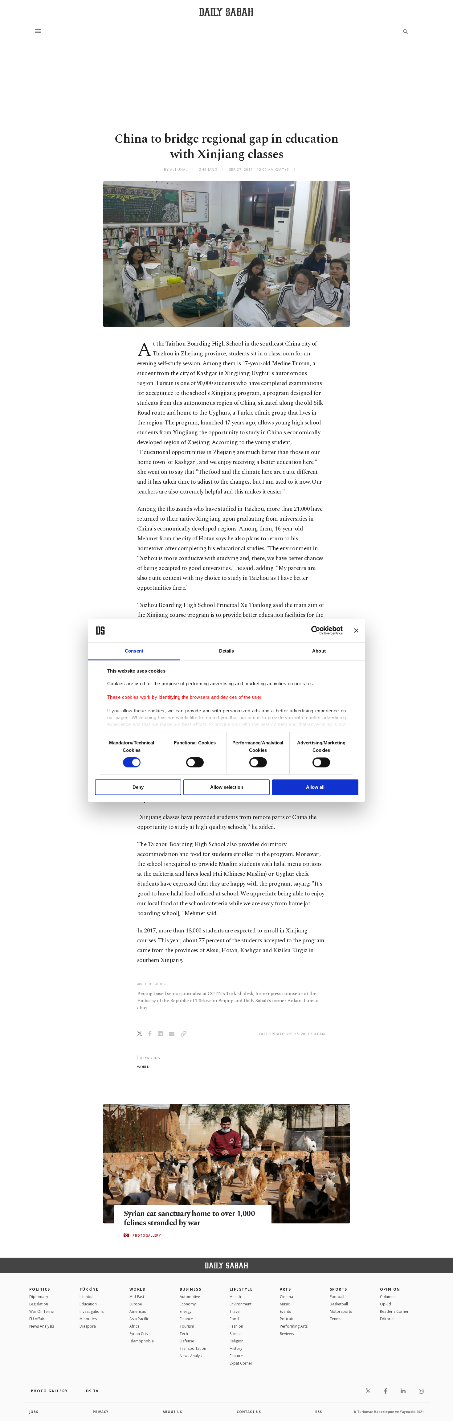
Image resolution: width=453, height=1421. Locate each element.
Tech (184, 1333)
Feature (236, 1355)
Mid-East (136, 1296)
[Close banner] (356, 631)
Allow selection (226, 787)
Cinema (286, 1296)
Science (236, 1333)
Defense (187, 1341)
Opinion (390, 1289)
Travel (235, 1311)
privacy (100, 1412)
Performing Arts (294, 1326)
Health (235, 1296)
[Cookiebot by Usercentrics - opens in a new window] (316, 630)
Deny (138, 787)
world (143, 1066)
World (137, 1289)
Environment (240, 1304)
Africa (134, 1326)
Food (234, 1318)
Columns (387, 1296)
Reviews (287, 1333)
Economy (188, 1304)
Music (285, 1304)
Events (285, 1311)
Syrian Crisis (139, 1333)
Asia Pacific (139, 1318)
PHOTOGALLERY (147, 1235)
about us (172, 1412)
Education (88, 1304)
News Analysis (41, 1326)
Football (337, 1296)
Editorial (387, 1318)
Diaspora (88, 1326)
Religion (236, 1341)
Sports (338, 1289)
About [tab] (319, 650)
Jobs (33, 1412)
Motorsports (341, 1311)
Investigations (92, 1311)
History (236, 1348)
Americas (137, 1311)
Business (191, 1289)
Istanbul (86, 1296)
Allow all (315, 787)
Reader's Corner (394, 1311)
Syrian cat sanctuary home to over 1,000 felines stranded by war (189, 1218)
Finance (186, 1318)
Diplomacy (38, 1296)
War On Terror (42, 1311)
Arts (285, 1289)
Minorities (88, 1318)
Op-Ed (385, 1304)
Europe (135, 1304)
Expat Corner (241, 1363)
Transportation (193, 1348)
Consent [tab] (134, 650)
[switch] (195, 763)
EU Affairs (37, 1318)
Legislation (38, 1304)
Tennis (335, 1318)
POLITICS (39, 1289)
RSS (318, 1412)
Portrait (286, 1318)
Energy (185, 1311)
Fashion (236, 1326)
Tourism (187, 1326)
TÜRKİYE (89, 1289)
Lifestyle (241, 1289)
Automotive (190, 1296)
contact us (249, 1412)
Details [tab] (226, 650)
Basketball (339, 1304)
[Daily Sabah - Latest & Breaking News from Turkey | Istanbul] (226, 12)
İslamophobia (141, 1341)
